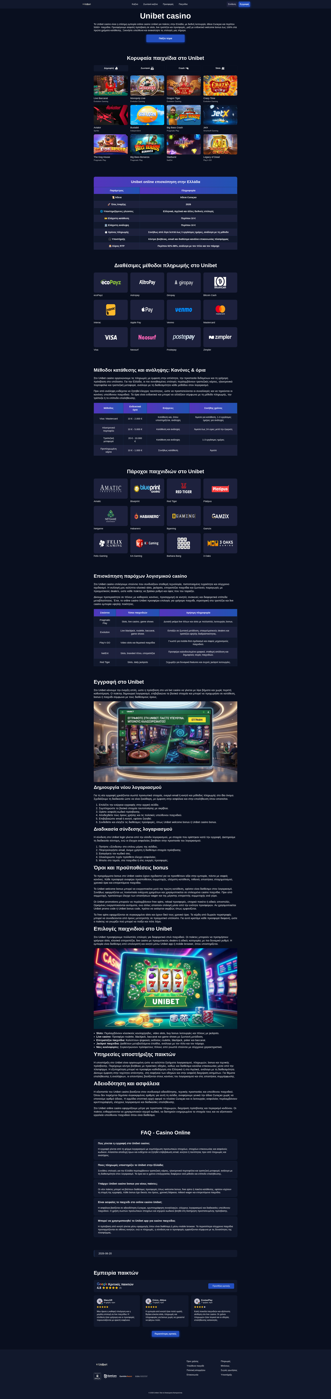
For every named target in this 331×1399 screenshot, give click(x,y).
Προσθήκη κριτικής (221, 1286)
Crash (182, 68)
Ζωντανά (145, 68)
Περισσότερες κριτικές (165, 1334)
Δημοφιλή (109, 68)
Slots (218, 68)
